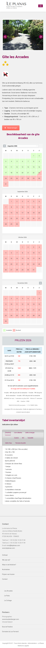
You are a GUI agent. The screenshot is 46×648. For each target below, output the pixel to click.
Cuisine (16, 438)
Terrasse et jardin (20, 443)
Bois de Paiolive (7, 627)
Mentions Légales (23, 646)
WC (23, 438)
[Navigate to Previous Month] (4, 146)
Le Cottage (8, 600)
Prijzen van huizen (8, 574)
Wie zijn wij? (6, 560)
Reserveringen (12, 128)
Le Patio (7, 596)
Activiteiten (6, 569)
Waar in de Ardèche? (9, 565)
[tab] (8, 433)
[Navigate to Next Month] (40, 283)
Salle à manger (29, 432)
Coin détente (18, 432)
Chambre (8, 432)
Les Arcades (8, 591)
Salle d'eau (8, 443)
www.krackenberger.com (10, 619)
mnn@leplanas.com (13, 545)
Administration (32, 643)
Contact (4, 579)
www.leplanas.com (8, 548)
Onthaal (4, 555)
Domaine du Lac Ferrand (10, 631)
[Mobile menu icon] (40, 5)
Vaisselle (30, 438)
